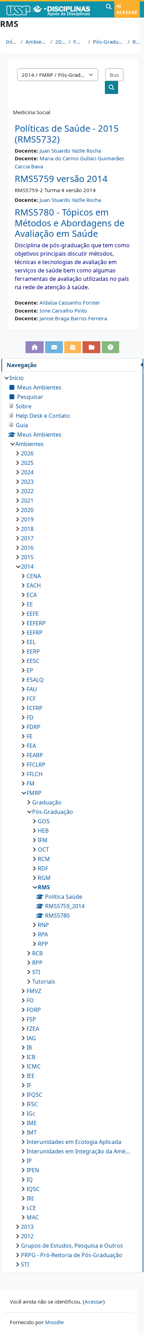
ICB (31, 1057)
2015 (27, 557)
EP (30, 670)
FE (30, 736)
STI (36, 972)
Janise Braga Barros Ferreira (73, 318)
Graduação (47, 802)
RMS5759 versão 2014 (61, 179)
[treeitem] (72, 821)
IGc (31, 1113)
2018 (27, 529)
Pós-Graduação (109, 41)
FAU (32, 689)
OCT (43, 849)
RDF (43, 868)
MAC (33, 1217)
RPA (43, 934)
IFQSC (34, 1095)
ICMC (34, 1066)
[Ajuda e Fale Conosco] (111, 347)
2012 (27, 1236)
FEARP (35, 755)
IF (29, 1085)
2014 (60, 41)
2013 (27, 1227)
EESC (33, 661)
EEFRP (35, 632)
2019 (27, 519)
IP (29, 1161)
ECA (32, 595)
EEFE (33, 614)
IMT (32, 1132)
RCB (37, 953)
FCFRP (35, 708)
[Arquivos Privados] (91, 347)
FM (31, 783)
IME (32, 1123)
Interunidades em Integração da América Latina (79, 1151)
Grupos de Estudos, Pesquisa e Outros (72, 1245)
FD (30, 717)
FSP (31, 1019)
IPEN (33, 1170)
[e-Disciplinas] (52, 9)
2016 (27, 548)
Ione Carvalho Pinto (63, 310)
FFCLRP (36, 764)
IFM (43, 840)
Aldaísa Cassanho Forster (69, 302)
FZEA (33, 1029)
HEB (43, 830)
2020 (27, 510)
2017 (27, 538)
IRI (30, 1198)
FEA (31, 746)
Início (12, 41)
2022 (27, 491)
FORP (34, 1010)
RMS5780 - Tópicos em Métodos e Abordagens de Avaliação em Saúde (69, 223)
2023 (27, 482)
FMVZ (34, 991)
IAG (31, 1038)
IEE (31, 1076)
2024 (27, 472)
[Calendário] (72, 347)
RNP (43, 925)
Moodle (54, 1322)
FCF (31, 698)
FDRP (34, 727)
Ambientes (37, 41)
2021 (27, 500)
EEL (31, 642)
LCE (31, 1208)
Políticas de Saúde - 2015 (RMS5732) (67, 133)
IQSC (33, 1189)
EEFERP (36, 623)
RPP (43, 944)
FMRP (79, 41)
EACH (34, 585)
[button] (108, 9)
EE (30, 604)
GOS (44, 821)
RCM (44, 859)
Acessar (126, 12)
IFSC (32, 1104)
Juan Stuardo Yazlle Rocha (70, 150)
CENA (34, 576)
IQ (30, 1179)
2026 (27, 453)
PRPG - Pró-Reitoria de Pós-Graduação (71, 1255)
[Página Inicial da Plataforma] (35, 347)
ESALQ (35, 680)
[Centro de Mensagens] (54, 347)
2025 (27, 463)
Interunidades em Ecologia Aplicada (74, 1142)
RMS (137, 41)
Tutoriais (43, 981)
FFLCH (35, 774)
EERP (33, 651)
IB (29, 1047)
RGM (44, 878)
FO (30, 1000)
